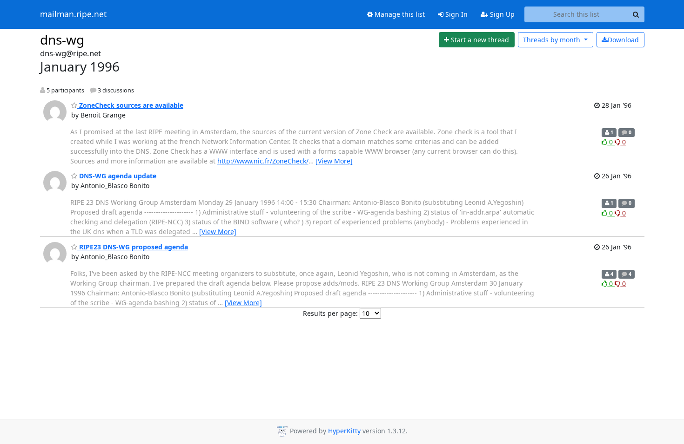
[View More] (334, 161)
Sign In (455, 14)
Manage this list (399, 14)
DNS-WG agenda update (116, 175)
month (552, 39)
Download (623, 39)
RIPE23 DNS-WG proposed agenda (132, 246)
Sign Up (501, 14)
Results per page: (330, 313)
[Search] (636, 14)
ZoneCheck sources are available (130, 105)
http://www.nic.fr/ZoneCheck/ (262, 161)
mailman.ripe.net (73, 14)
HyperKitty (344, 430)
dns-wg (62, 39)
